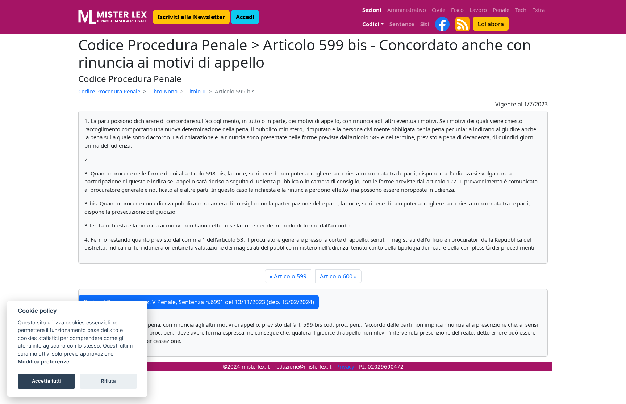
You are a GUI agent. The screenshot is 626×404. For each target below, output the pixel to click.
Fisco (457, 9)
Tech (520, 9)
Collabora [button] (490, 24)
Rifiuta (108, 381)
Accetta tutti (46, 381)
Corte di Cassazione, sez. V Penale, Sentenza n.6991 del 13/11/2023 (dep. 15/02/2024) (198, 302)
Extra (538, 9)
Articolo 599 (288, 276)
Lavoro (478, 9)
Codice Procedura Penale (109, 91)
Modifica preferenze (44, 361)
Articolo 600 (338, 276)
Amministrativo (406, 9)
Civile (438, 9)
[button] (191, 17)
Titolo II (196, 91)
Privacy (345, 366)
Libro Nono (163, 91)
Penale (501, 9)
